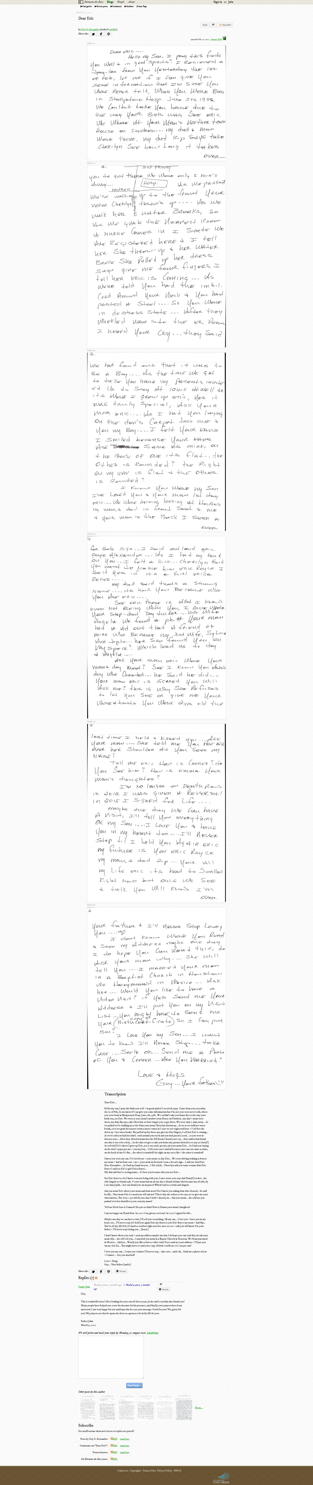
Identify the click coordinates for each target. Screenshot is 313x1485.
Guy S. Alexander (90, 29)
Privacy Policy (164, 1470)
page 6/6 (91, 905)
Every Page (141, 6)
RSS (115, 1439)
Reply (205, 25)
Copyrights (135, 1470)
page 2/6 (91, 163)
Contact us (122, 1470)
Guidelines (152, 1333)
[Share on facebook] (100, 33)
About (131, 2)
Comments (117, 6)
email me (124, 1439)
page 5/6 (91, 721)
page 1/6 (91, 43)
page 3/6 (91, 350)
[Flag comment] (161, 1284)
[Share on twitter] (93, 33)
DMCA (177, 1470)
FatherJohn (84, 1286)
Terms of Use (149, 1470)
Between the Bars (93, 2)
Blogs (110, 2)
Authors (130, 6)
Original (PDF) (216, 39)
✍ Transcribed (225, 25)
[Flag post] (213, 24)
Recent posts (102, 6)
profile (113, 29)
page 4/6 (91, 534)
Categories (87, 6)
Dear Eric (86, 18)
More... (199, 1407)
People (120, 2)
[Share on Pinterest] (108, 33)
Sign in (218, 2)
